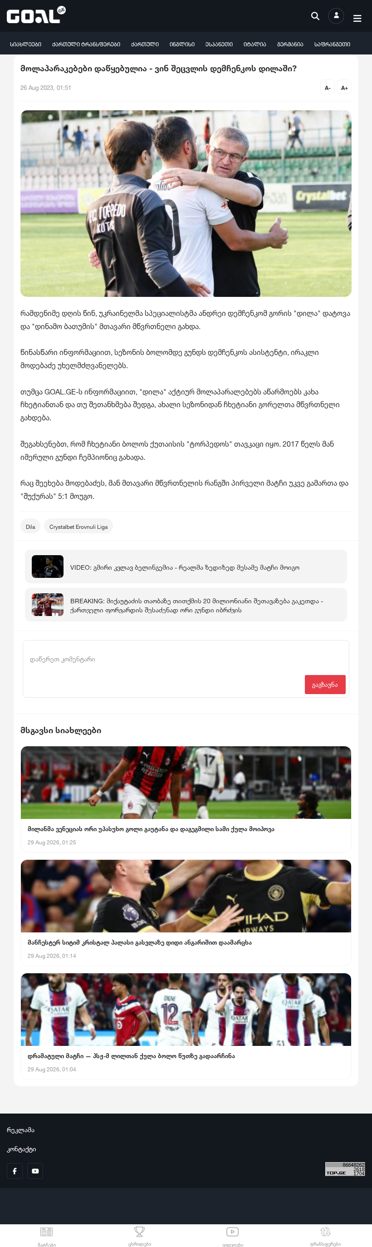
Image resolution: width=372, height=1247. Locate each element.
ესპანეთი (219, 43)
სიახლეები (25, 43)
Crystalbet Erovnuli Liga (78, 526)
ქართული (145, 43)
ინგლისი (182, 43)
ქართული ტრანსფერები (86, 43)
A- (328, 87)
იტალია (255, 43)
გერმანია (290, 43)
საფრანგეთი (332, 43)
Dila (30, 526)
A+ (344, 87)
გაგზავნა (325, 684)
